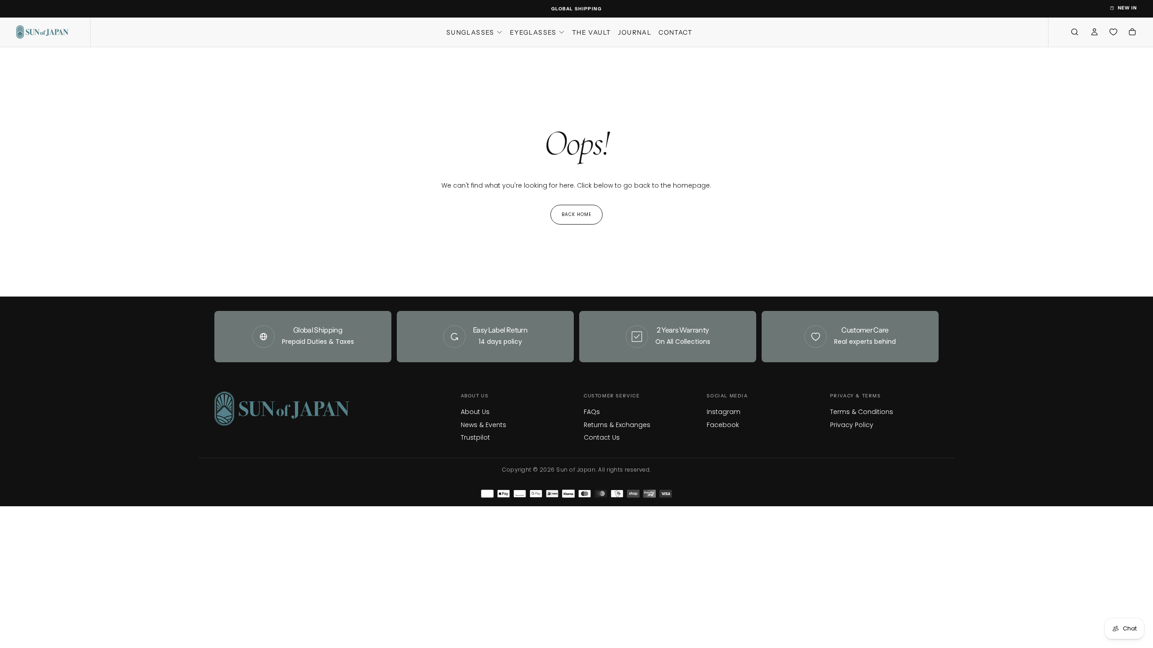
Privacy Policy (851, 424)
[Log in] (1094, 33)
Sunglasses (470, 32)
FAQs (592, 411)
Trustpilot (475, 437)
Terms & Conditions (861, 411)
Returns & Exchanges (617, 424)
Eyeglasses (533, 32)
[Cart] (1132, 33)
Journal (634, 32)
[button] (1074, 32)
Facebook (723, 424)
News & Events (483, 424)
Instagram (723, 411)
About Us (475, 411)
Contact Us (602, 437)
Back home (576, 214)
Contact (675, 32)
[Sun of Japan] (282, 408)
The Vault (591, 32)
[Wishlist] (1113, 32)
